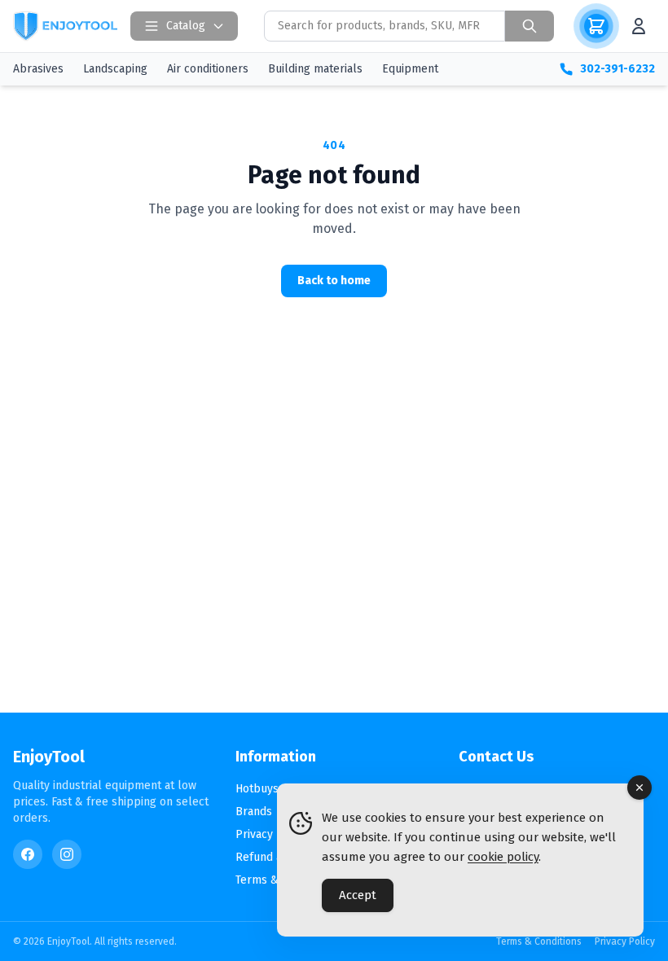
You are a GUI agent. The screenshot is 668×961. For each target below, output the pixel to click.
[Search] (529, 26)
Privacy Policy (271, 834)
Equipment (410, 69)
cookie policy (503, 856)
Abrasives (38, 69)
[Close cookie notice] (639, 787)
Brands (253, 811)
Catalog (185, 26)
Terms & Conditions (539, 941)
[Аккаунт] (638, 26)
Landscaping (115, 69)
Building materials (315, 69)
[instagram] (66, 854)
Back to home (334, 280)
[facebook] (27, 854)
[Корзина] (596, 26)
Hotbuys (257, 789)
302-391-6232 (617, 69)
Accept (357, 895)
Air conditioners (207, 69)
